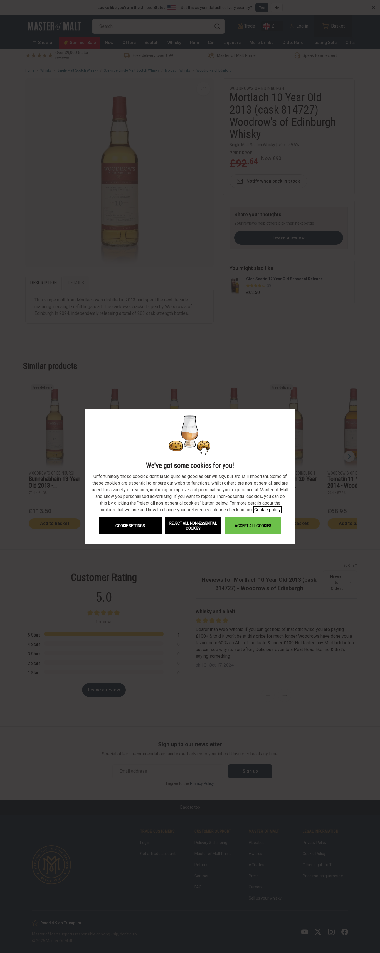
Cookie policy (267, 509)
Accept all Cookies (253, 525)
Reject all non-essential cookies (193, 526)
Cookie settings (130, 525)
